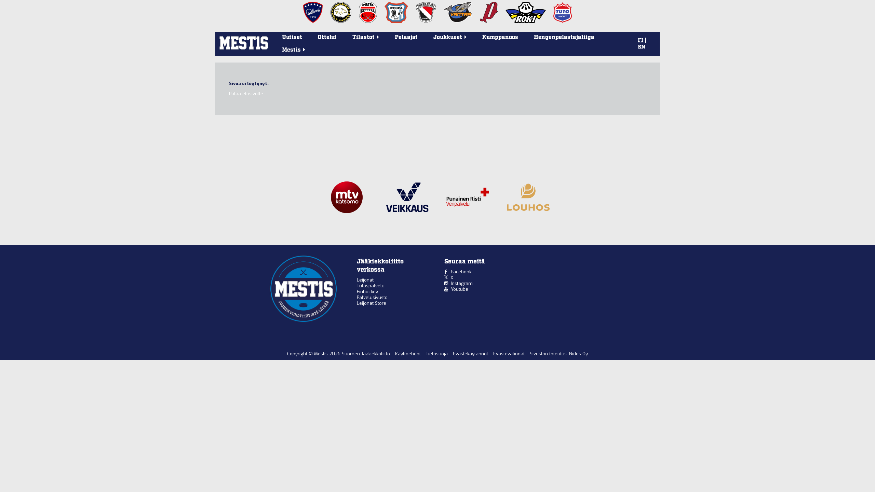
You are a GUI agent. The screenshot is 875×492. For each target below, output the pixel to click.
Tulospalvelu (371, 286)
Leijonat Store (371, 303)
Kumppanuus (500, 37)
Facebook (461, 272)
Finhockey (367, 292)
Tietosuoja (437, 354)
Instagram (462, 283)
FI (640, 40)
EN (641, 47)
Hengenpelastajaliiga (564, 37)
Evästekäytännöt (471, 354)
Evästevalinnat (509, 354)
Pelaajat (406, 37)
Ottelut (327, 37)
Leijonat (365, 280)
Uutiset (292, 37)
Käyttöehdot (408, 354)
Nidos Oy (578, 354)
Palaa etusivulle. (246, 94)
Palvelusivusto (372, 297)
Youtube (459, 289)
